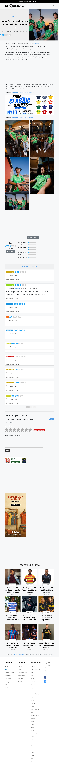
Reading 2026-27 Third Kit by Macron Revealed (29, 590)
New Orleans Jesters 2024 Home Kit (22, 92)
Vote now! (11, 251)
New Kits (12, 584)
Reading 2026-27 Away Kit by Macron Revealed (46, 590)
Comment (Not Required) (13, 435)
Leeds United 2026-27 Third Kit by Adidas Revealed (29, 618)
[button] (6, 6)
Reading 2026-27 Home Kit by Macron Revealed (12, 618)
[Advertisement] (29, 72)
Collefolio (34, 1)
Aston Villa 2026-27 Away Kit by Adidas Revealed (46, 645)
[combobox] (53, 5)
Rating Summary (10, 426)
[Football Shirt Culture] (17, 6)
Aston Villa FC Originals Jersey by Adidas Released (12, 590)
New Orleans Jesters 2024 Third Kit (22, 117)
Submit (7, 450)
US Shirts (36, 43)
